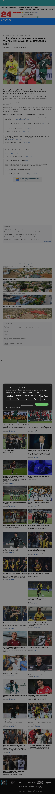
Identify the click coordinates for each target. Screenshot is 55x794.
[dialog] (27, 397)
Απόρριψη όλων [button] (27, 404)
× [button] (50, 385)
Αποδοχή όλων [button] (42, 404)
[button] (13, 407)
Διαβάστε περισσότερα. (33, 392)
